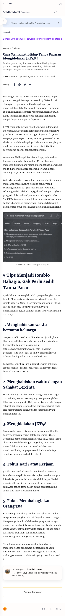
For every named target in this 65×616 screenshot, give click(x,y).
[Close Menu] (59, 23)
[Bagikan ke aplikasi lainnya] (30, 84)
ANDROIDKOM (11, 12)
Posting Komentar (32, 592)
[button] (60, 3)
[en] (10, 3)
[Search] (55, 12)
